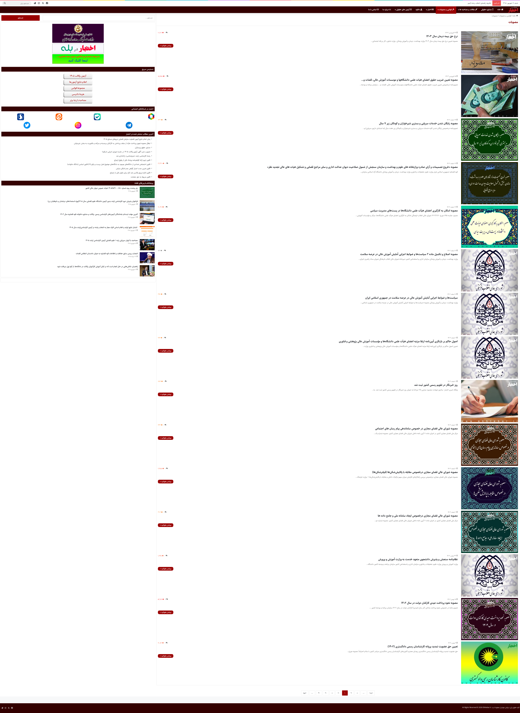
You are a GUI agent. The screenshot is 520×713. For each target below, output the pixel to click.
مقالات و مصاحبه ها (467, 9)
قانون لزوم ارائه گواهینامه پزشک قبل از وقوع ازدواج (132, 160)
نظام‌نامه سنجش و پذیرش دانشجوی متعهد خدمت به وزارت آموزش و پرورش (418, 559)
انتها (304, 693)
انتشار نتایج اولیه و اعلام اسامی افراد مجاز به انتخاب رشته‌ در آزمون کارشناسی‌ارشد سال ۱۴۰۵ (103, 227)
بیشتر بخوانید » (165, 45)
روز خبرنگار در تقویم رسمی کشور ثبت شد (436, 385)
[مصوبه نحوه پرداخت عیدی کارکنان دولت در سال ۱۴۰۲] (489, 619)
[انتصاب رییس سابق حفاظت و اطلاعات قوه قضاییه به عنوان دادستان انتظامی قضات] (147, 257)
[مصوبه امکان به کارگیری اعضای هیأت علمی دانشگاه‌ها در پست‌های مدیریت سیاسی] (489, 227)
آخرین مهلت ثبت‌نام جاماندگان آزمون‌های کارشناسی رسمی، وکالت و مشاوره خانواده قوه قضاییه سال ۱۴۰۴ (99, 214)
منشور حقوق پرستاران (142, 147)
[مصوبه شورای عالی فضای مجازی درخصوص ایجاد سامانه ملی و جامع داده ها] (489, 532)
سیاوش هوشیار (505, 707)
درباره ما (386, 9)
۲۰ (326, 693)
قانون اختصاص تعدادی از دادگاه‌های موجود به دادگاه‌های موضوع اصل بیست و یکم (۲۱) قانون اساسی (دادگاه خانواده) (108, 164)
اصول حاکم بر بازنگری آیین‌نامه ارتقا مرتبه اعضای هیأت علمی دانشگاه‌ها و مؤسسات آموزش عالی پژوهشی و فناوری (398, 341)
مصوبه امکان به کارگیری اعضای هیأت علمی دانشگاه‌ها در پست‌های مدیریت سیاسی (414, 211)
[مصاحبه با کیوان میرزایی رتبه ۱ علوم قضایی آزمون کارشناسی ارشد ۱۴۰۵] (147, 244)
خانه (499, 9)
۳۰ (319, 693)
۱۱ (338, 693)
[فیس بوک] (47, 3)
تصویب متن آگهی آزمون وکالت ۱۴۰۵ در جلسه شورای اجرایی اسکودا (126, 151)
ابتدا (371, 693)
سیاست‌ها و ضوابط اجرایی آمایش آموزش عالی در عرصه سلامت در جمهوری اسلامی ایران (411, 298)
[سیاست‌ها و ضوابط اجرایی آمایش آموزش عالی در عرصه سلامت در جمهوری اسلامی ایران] (489, 314)
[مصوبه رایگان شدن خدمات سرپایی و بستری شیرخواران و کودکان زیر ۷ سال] (489, 139)
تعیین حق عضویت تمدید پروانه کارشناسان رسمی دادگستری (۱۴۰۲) (423, 647)
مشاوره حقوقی (486, 9)
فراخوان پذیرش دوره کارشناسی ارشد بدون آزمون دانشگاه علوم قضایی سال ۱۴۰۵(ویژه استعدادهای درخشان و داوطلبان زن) (93, 201)
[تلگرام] (35, 3)
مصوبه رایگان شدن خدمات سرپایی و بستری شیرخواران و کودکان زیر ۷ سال (418, 123)
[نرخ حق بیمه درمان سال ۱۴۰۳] (489, 52)
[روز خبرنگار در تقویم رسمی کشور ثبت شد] (489, 401)
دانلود (418, 9)
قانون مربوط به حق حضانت (140, 176)
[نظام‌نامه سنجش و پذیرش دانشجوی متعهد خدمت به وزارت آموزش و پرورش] (489, 575)
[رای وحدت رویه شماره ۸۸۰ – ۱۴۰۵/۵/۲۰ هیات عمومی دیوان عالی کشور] (147, 192)
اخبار (430, 9)
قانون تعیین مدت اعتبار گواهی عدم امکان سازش (133, 168)
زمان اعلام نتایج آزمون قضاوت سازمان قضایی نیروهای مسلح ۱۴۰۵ (126, 139)
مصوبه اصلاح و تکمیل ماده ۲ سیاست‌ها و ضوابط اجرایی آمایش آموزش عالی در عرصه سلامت (409, 254)
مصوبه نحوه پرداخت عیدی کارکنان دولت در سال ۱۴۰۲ (429, 603)
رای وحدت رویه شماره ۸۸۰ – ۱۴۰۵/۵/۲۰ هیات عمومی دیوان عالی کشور (111, 188)
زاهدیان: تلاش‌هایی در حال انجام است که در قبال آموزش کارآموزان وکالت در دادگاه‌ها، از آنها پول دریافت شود (453, 3)
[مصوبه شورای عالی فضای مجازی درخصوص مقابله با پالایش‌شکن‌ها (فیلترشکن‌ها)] (489, 488)
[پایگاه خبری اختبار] (513, 9)
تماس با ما (372, 9)
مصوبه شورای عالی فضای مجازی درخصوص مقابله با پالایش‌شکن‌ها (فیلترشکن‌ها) (415, 472)
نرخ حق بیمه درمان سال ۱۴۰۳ (442, 36)
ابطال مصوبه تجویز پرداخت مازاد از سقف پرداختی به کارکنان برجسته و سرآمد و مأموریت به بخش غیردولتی (112, 143)
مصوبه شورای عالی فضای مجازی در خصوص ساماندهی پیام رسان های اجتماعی (416, 429)
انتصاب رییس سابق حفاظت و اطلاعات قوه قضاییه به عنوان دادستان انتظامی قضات (107, 253)
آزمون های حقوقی (403, 9)
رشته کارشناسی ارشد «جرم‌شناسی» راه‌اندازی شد (133, 155)
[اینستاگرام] (39, 3)
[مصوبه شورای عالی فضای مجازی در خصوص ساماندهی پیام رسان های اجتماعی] (489, 445)
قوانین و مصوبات (445, 9)
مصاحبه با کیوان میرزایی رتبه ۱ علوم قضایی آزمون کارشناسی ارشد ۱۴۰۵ (112, 240)
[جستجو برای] (4, 3)
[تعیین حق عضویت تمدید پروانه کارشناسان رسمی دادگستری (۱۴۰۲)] (489, 663)
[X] (43, 3)
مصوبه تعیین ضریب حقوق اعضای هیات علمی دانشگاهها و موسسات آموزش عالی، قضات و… (409, 80)
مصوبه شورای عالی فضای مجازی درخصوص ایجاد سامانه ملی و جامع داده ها (418, 516)
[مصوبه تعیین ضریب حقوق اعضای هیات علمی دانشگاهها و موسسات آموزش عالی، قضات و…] (489, 96)
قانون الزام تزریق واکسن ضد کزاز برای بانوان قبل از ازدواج (130, 172)
